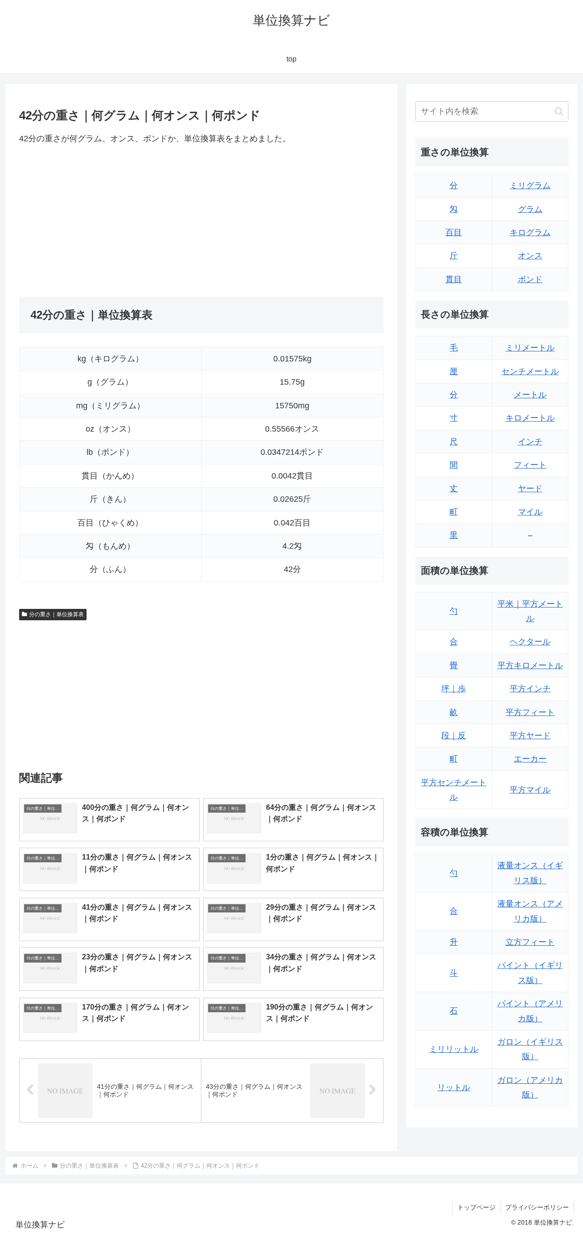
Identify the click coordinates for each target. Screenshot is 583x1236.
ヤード (530, 488)
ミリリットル (453, 1049)
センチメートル (530, 371)
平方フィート (530, 712)
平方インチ (530, 688)
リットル (453, 1087)
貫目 (453, 279)
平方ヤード (530, 735)
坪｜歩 (453, 688)
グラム (530, 209)
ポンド (530, 279)
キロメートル (530, 417)
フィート (530, 464)
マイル (530, 511)
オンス (530, 255)
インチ (530, 441)
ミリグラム (530, 185)
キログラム (530, 232)
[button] (559, 111)
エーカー (530, 758)
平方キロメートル (530, 665)
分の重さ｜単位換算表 (56, 614)
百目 (453, 232)
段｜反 (453, 735)
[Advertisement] (110, 221)
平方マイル (530, 789)
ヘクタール (530, 641)
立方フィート (530, 942)
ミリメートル (530, 347)
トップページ (476, 1207)
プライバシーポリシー (537, 1207)
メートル (530, 394)
